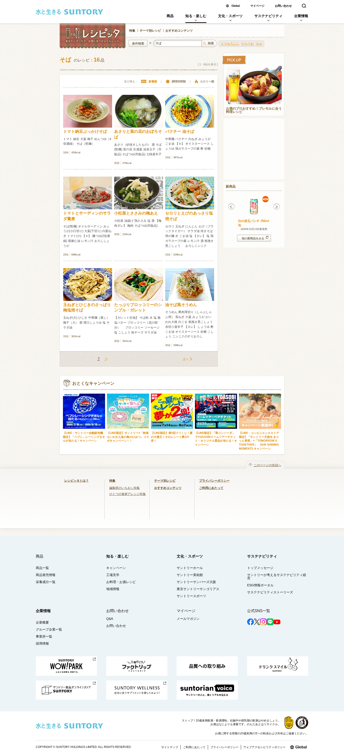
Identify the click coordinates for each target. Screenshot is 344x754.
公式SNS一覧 (258, 611)
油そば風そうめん (181, 305)
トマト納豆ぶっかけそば (85, 131)
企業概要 (42, 622)
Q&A (109, 619)
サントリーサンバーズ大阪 (196, 582)
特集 (132, 30)
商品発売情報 (45, 575)
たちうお (248, 43)
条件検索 (138, 43)
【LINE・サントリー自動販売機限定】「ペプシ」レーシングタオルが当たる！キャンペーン (84, 436)
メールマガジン (188, 619)
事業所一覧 (44, 636)
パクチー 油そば (179, 131)
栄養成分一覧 (45, 582)
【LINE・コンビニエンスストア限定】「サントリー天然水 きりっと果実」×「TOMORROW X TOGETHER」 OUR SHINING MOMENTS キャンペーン (259, 440)
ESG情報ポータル (260, 585)
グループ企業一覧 (49, 629)
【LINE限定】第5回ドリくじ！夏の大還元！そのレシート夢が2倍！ (172, 436)
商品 (170, 16)
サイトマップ (169, 747)
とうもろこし (230, 43)
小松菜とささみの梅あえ (136, 213)
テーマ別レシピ (150, 30)
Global (235, 5)
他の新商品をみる (253, 238)
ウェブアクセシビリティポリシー (264, 747)
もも (259, 43)
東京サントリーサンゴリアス (198, 589)
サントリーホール (190, 568)
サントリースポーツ (191, 596)
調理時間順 (179, 81)
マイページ (257, 5)
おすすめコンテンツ (179, 30)
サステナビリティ (268, 16)
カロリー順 (207, 81)
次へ (186, 359)
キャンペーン (116, 568)
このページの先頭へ (267, 465)
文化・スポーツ (230, 16)
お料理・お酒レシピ (121, 582)
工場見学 (112, 575)
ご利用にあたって (211, 488)
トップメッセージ (260, 568)
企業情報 (301, 16)
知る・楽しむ (195, 16)
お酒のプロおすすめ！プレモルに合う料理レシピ (254, 110)
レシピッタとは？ (76, 480)
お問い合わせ (283, 5)
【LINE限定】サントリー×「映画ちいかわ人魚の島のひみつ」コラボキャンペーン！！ (128, 436)
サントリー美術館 (190, 575)
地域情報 (112, 589)
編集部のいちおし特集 (124, 488)
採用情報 (42, 643)
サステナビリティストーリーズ (270, 592)
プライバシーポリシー (214, 480)
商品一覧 (42, 568)
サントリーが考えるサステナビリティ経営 (276, 576)
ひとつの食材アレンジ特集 (127, 494)
